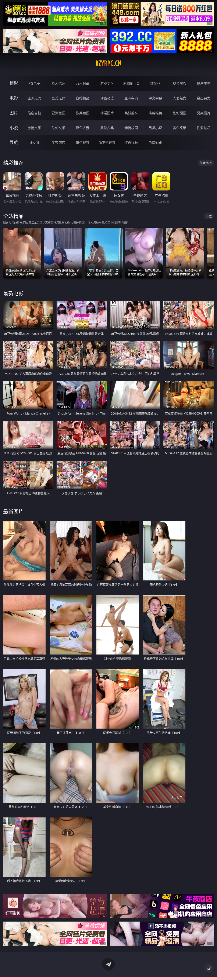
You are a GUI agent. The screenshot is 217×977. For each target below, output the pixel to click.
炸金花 (155, 83)
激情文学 (34, 127)
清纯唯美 (155, 113)
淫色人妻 (82, 127)
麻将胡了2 (131, 83)
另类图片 (203, 113)
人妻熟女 (179, 98)
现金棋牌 (179, 83)
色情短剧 (155, 142)
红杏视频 (131, 142)
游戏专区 (107, 83)
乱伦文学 (58, 127)
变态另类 (203, 98)
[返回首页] (209, 968)
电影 (14, 98)
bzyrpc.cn (108, 63)
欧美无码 (58, 98)
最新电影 (13, 293)
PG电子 (34, 83)
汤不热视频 (107, 142)
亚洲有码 (131, 98)
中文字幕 (155, 98)
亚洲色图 (58, 113)
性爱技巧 (203, 127)
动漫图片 (107, 113)
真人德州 (58, 83)
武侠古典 (107, 127)
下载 (209, 216)
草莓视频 (82, 142)
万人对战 (82, 83)
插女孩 (34, 142)
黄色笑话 (179, 127)
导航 (14, 142)
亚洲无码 (34, 98)
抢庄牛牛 (203, 83)
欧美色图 (82, 113)
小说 (14, 128)
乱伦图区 (179, 113)
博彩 (14, 83)
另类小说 (155, 127)
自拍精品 (82, 98)
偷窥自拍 (34, 113)
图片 (14, 113)
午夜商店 (58, 142)
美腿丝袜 (131, 113)
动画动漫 (107, 98)
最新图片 (13, 511)
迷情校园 (131, 127)
